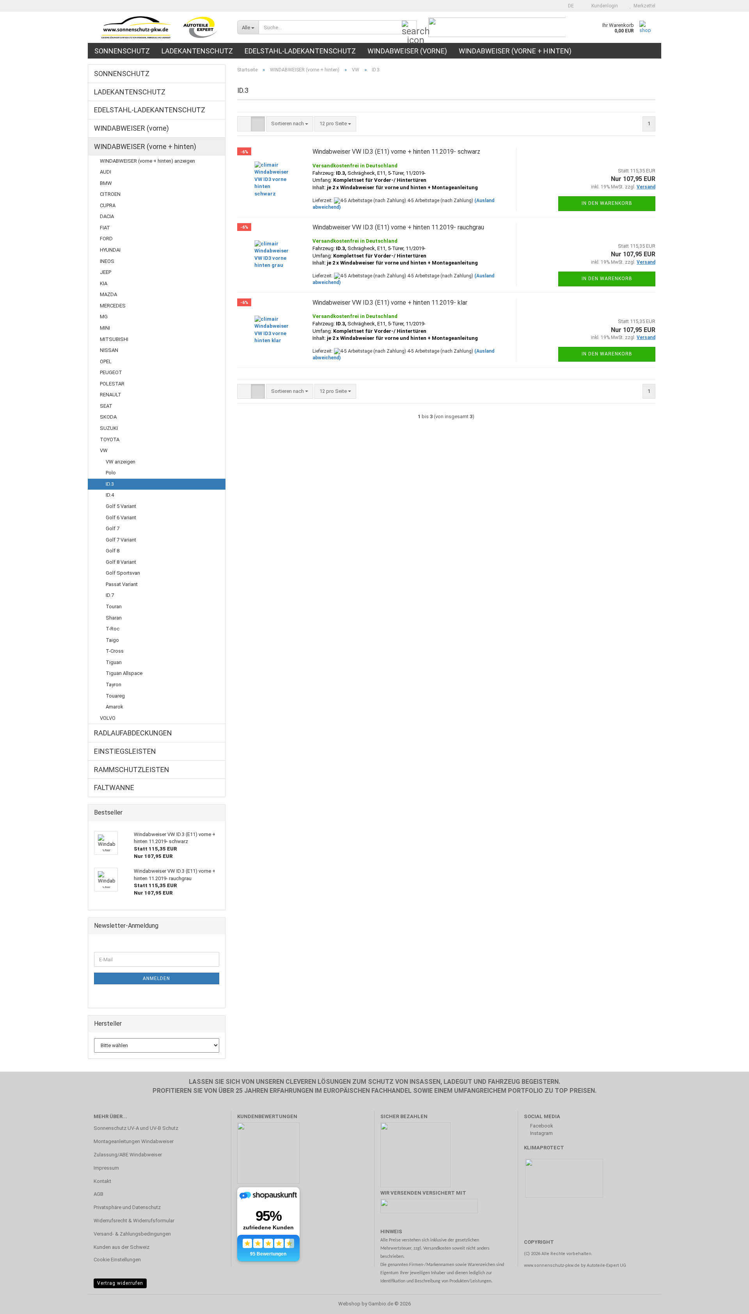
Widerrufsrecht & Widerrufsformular (134, 1220)
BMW (106, 183)
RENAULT (110, 395)
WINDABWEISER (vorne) (407, 51)
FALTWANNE (114, 787)
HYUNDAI (110, 250)
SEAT (106, 406)
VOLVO (107, 718)
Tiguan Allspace (124, 673)
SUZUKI (109, 428)
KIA (103, 283)
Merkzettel (643, 6)
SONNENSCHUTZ (122, 51)
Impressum (106, 1168)
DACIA (107, 216)
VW (104, 450)
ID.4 (110, 495)
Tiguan (114, 662)
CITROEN (110, 194)
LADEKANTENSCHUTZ (197, 51)
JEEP (105, 272)
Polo (111, 473)
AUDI (105, 172)
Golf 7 (112, 528)
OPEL (106, 361)
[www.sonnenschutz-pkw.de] (159, 27)
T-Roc (112, 629)
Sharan (114, 618)
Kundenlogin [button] (603, 6)
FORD (106, 238)
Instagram (541, 1133)
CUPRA (107, 205)
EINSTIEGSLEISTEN (125, 751)
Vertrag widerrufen (120, 1283)
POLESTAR (112, 384)
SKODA (108, 417)
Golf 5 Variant (121, 506)
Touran (114, 606)
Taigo (112, 640)
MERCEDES (113, 306)
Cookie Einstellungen (117, 1260)
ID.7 (110, 595)
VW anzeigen (120, 462)
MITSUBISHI (114, 339)
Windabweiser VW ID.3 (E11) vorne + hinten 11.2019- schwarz (396, 151)
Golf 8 (112, 551)
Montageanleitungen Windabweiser (134, 1141)
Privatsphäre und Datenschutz (127, 1207)
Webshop (349, 1304)
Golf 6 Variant (121, 517)
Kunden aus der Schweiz (121, 1247)
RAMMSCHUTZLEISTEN (131, 769)
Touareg (115, 696)
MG (104, 317)
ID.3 (110, 484)
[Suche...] (409, 28)
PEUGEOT (111, 372)
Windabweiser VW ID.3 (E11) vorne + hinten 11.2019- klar (389, 302)
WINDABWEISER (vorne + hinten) (515, 51)
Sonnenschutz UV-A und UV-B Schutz (136, 1128)
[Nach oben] (727, 1302)
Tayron (113, 684)
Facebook (541, 1126)
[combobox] (289, 123)
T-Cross (115, 651)
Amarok (114, 707)
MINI (105, 328)
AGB (98, 1194)
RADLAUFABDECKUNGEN (133, 733)
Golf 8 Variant (121, 562)
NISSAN (109, 350)
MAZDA (108, 294)
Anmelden (156, 978)
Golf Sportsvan (123, 573)
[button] (568, 6)
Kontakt (102, 1181)
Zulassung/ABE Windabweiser (128, 1155)
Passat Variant (122, 584)
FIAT (105, 228)
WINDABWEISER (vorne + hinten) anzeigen (147, 161)
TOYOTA (109, 439)
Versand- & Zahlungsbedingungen (132, 1234)
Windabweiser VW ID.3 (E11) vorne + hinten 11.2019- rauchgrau (398, 227)
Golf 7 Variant (121, 540)
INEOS (107, 261)
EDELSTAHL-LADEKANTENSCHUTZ (300, 51)
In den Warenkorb (607, 203)
